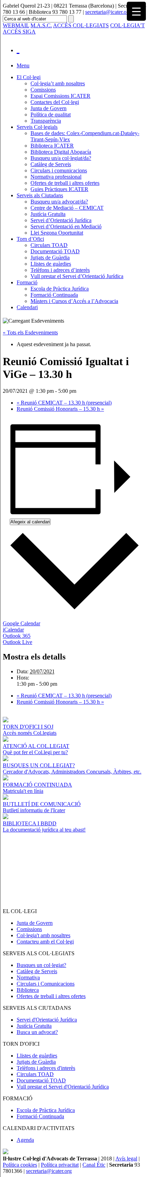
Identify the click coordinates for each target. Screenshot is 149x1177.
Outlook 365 (16, 636)
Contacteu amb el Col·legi (45, 942)
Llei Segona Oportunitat (56, 233)
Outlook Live (17, 642)
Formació (27, 282)
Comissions (43, 90)
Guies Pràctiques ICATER (59, 189)
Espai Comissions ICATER (60, 96)
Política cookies (20, 1165)
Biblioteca (28, 990)
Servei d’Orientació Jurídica (60, 220)
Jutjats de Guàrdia (50, 257)
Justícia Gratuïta (47, 214)
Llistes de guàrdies (50, 264)
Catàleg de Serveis (50, 164)
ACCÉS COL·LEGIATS (81, 25)
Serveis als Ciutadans (40, 195)
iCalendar (13, 630)
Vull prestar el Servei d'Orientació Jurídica (63, 1087)
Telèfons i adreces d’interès (60, 270)
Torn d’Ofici (30, 239)
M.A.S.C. (41, 25)
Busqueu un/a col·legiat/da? (60, 158)
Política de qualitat (50, 114)
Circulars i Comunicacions (45, 984)
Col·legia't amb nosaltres (43, 935)
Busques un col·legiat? (41, 965)
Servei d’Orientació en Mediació (66, 226)
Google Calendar (21, 623)
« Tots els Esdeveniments (30, 332)
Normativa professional (55, 177)
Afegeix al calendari (30, 521)
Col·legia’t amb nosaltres (57, 83)
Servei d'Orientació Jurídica (47, 1020)
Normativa (28, 977)
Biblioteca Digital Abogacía (60, 152)
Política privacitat (60, 1165)
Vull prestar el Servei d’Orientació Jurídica (76, 276)
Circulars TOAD (49, 245)
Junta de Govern (48, 108)
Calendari (27, 307)
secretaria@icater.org (108, 12)
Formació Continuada (54, 295)
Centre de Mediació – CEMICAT (67, 208)
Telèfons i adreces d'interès (46, 1068)
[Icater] (81, 48)
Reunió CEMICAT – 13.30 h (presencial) (64, 403)
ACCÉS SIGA (19, 32)
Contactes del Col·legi (54, 102)
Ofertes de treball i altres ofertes (64, 183)
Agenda (25, 1140)
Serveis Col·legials (37, 127)
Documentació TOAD (55, 251)
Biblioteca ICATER (52, 146)
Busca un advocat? (37, 1032)
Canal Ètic (93, 1165)
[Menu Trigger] (136, 11)
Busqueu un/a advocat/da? (59, 202)
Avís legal (126, 1158)
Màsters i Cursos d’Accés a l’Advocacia (74, 301)
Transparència (45, 121)
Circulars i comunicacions (58, 170)
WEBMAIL (16, 25)
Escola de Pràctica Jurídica (59, 289)
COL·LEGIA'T (127, 25)
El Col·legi (29, 77)
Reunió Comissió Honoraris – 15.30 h (60, 409)
